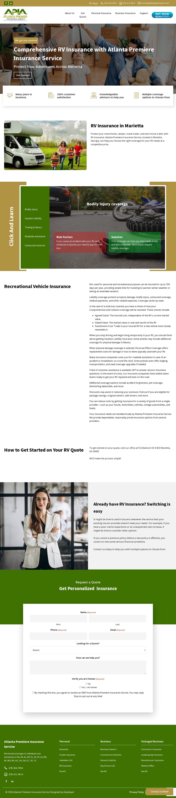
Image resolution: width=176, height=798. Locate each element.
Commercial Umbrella (110, 754)
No (89, 683)
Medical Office (147, 765)
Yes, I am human (89, 687)
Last (118, 624)
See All (62, 771)
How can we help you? (88, 657)
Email (117, 629)
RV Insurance (65, 765)
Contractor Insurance (151, 749)
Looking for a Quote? (88, 643)
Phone (58, 629)
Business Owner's (108, 749)
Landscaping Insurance (152, 754)
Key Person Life (107, 765)
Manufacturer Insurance (152, 760)
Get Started (22, 75)
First (58, 624)
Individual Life (65, 760)
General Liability (108, 760)
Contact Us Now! (159, 791)
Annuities (63, 749)
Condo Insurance (67, 754)
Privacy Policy (137, 792)
